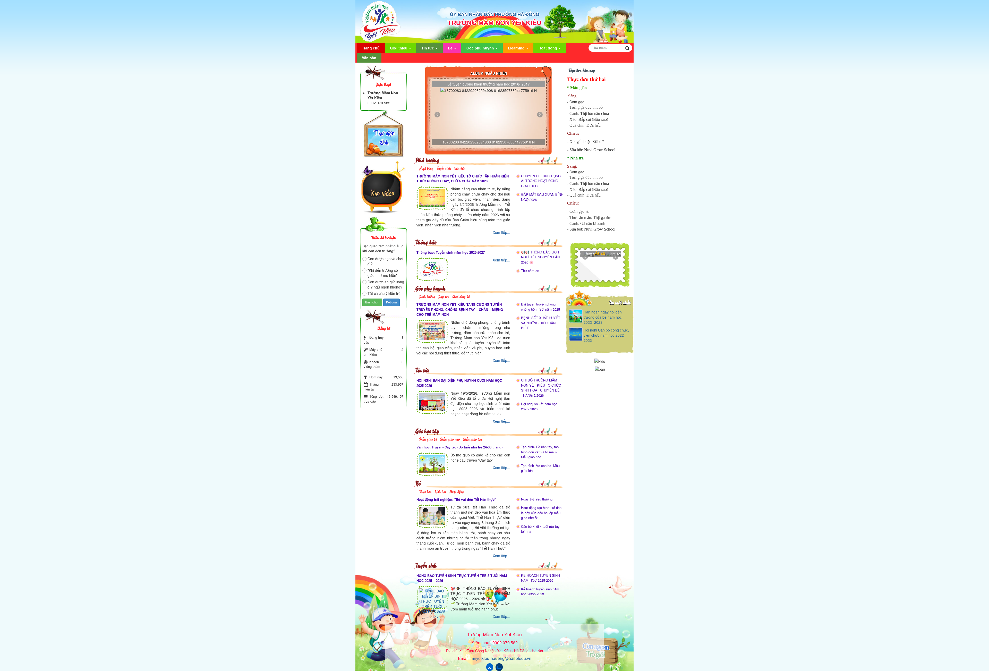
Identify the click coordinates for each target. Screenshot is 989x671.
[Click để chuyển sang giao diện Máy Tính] (499, 667)
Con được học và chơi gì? (385, 261)
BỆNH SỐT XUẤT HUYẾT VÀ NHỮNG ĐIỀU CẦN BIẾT (540, 322)
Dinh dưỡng (427, 296)
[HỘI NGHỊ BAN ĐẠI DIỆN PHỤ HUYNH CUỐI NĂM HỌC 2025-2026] (432, 401)
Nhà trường (427, 159)
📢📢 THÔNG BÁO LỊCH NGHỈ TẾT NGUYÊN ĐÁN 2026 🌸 (540, 257)
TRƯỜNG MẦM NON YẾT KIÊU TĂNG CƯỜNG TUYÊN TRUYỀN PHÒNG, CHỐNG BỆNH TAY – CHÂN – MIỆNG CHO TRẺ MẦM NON (459, 309)
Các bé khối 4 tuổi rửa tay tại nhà (540, 529)
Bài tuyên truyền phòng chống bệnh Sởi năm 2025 (540, 307)
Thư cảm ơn (530, 270)
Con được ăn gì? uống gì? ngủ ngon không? (386, 284)
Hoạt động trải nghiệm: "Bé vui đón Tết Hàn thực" (456, 499)
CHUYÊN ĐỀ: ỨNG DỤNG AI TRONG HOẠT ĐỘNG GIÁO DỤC (541, 180)
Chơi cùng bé (461, 296)
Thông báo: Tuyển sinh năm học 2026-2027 (450, 252)
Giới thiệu (399, 47)
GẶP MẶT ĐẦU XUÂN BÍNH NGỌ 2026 (542, 197)
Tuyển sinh (444, 168)
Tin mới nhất (619, 302)
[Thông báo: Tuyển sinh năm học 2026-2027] (432, 268)
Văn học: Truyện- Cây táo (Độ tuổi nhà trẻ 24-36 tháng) (459, 447)
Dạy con (443, 296)
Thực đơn (425, 491)
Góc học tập (427, 430)
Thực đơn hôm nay (581, 70)
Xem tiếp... (501, 232)
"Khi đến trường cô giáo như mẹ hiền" (383, 273)
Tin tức (428, 47)
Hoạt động (548, 47)
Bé (451, 47)
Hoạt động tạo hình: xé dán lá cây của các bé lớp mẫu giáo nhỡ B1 (541, 512)
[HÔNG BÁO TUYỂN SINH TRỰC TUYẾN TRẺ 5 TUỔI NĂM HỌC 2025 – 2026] (432, 603)
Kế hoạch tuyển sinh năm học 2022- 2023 (540, 592)
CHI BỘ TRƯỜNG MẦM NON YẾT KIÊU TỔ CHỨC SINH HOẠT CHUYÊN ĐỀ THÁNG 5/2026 (541, 388)
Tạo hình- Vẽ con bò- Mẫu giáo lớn (540, 468)
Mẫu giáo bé (428, 439)
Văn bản (369, 57)
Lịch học (440, 491)
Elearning (517, 47)
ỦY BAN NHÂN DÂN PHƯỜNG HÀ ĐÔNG (494, 14)
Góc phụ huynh (480, 47)
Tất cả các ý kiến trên (385, 293)
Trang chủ (371, 47)
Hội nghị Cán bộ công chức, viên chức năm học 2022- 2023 (606, 335)
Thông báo (426, 241)
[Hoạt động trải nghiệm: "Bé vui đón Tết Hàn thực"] (432, 515)
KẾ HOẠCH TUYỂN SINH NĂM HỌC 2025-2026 (540, 578)
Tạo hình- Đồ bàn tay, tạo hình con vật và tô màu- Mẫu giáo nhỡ (540, 451)
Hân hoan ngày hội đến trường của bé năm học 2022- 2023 (603, 317)
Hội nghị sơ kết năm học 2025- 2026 (539, 406)
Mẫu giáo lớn (472, 439)
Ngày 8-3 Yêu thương (536, 499)
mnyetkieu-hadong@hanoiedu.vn (501, 658)
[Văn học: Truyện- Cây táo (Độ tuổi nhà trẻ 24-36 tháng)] (432, 463)
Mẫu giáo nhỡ (450, 439)
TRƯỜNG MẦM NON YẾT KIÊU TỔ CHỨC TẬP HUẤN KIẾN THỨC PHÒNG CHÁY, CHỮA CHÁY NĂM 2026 (462, 179)
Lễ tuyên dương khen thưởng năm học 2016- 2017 (488, 84)
